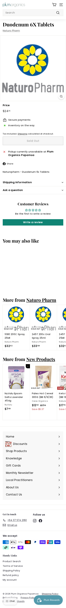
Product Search (12, 561)
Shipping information (17, 182)
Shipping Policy (11, 570)
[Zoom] (61, 96)
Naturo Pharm (11, 30)
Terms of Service (13, 566)
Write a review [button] (33, 222)
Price (6, 105)
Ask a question (13, 190)
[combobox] (33, 12)
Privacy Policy (28, 597)
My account (10, 579)
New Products (40, 359)
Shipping (22, 133)
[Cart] (54, 4)
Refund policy (11, 575)
